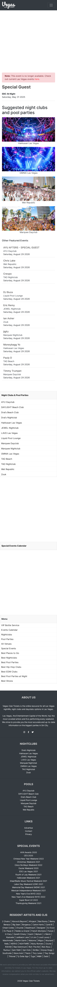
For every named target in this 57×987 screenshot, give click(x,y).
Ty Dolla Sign (23, 956)
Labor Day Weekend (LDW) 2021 (28, 884)
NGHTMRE (24, 943)
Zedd (46, 956)
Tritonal (12, 956)
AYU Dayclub (7, 402)
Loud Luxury (43, 937)
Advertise (28, 828)
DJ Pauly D (8, 931)
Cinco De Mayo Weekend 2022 (28, 865)
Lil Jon (33, 937)
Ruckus (6, 950)
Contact (28, 831)
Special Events (8, 648)
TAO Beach (6, 459)
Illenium (38, 934)
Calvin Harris (38, 924)
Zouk (3, 474)
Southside (7, 953)
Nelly (6, 943)
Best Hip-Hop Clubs (11, 667)
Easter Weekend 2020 (28, 868)
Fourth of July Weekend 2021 (28, 874)
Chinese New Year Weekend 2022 (28, 859)
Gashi (30, 934)
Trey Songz (49, 953)
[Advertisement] (28, 39)
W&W (39, 956)
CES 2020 (28, 855)
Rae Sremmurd (20, 947)
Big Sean (16, 924)
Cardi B (49, 924)
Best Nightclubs (9, 657)
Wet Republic (7, 469)
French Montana (38, 931)
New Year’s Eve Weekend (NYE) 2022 (28, 897)
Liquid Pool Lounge (11, 438)
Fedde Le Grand (22, 931)
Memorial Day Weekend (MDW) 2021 (28, 887)
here (37, 79)
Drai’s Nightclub (9, 417)
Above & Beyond (19, 921)
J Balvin (47, 934)
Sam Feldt (16, 950)
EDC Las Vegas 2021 (28, 871)
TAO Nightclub (8, 464)
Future (50, 931)
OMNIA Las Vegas (10, 453)
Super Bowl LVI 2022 (28, 900)
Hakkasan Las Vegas (11, 422)
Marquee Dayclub (10, 443)
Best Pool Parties (9, 662)
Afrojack (32, 921)
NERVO (14, 943)
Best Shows (7, 681)
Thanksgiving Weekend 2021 (28, 903)
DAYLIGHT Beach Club (12, 407)
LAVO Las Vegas (9, 433)
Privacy (28, 834)
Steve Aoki (18, 953)
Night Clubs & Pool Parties (14, 395)
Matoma (32, 940)
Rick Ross (46, 947)
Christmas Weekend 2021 (28, 862)
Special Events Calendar (14, 545)
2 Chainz (6, 921)
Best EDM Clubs (9, 671)
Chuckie (19, 928)
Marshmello (8, 940)
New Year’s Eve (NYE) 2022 (28, 894)
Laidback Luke (22, 937)
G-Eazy (8, 934)
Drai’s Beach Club (10, 412)
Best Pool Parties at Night (14, 676)
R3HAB (8, 947)
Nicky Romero (37, 943)
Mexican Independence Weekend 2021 (28, 890)
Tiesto (28, 953)
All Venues (6, 643)
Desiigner (41, 928)
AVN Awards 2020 (28, 852)
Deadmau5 (30, 928)
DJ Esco (51, 928)
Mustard (49, 940)
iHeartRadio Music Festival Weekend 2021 (28, 881)
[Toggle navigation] (51, 5)
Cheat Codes (8, 928)
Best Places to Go (10, 653)
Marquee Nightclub (10, 448)
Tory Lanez (37, 953)
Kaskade (10, 937)
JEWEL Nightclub (10, 428)
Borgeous (26, 924)
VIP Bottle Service (10, 625)
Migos (41, 940)
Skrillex (36, 950)
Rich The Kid (34, 947)
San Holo (27, 950)
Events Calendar (9, 630)
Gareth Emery (20, 934)
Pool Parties (7, 639)
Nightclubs (6, 634)
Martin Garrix (21, 940)
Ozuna (48, 943)
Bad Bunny (43, 921)
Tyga (33, 956)
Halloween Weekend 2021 (28, 878)
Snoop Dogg (46, 950)
